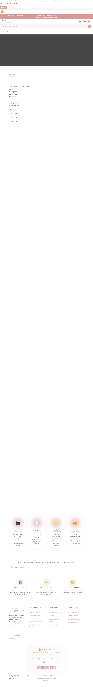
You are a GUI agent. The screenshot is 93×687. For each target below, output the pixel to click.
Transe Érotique (73, 615)
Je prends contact (18, 567)
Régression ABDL (73, 622)
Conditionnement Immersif (34, 617)
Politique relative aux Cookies (68, 1)
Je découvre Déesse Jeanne (16, 630)
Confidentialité (41, 678)
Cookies (2, 11)
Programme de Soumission (53, 626)
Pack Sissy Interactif (35, 612)
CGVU (52, 676)
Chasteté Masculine (74, 619)
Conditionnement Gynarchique (34, 626)
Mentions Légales (43, 676)
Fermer (11, 7)
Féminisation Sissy (74, 612)
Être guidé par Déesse (55, 612)
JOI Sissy (51, 615)
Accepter (3, 7)
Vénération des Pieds (35, 621)
